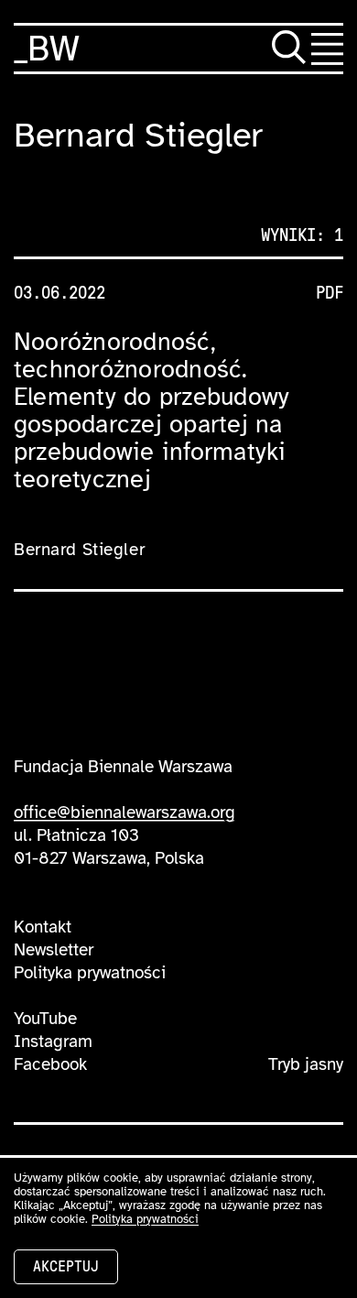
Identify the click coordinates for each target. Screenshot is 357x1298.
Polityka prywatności (90, 973)
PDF (329, 293)
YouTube (45, 1019)
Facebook (50, 1064)
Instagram (53, 1042)
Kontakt (42, 927)
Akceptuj (66, 1267)
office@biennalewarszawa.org (124, 813)
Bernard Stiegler (79, 550)
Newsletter (53, 950)
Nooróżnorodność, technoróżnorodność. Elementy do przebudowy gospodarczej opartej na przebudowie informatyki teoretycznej (151, 410)
